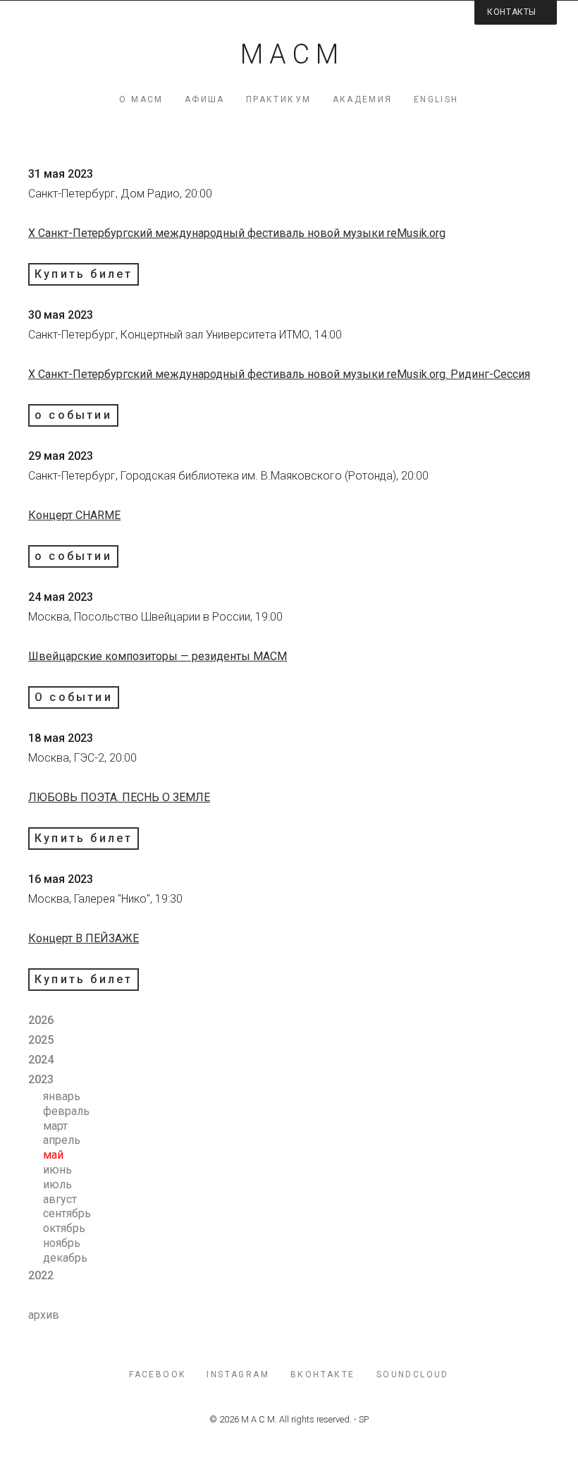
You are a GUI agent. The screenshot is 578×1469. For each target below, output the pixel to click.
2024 (41, 1059)
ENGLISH (436, 99)
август (60, 1199)
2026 (41, 1020)
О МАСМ (141, 99)
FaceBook (157, 1374)
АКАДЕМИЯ (363, 99)
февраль (66, 1111)
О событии (74, 697)
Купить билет (84, 274)
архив (43, 1315)
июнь (57, 1169)
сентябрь (67, 1213)
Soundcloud (412, 1374)
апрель (61, 1140)
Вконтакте (322, 1374)
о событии (73, 415)
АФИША (205, 99)
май (53, 1155)
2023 (41, 1079)
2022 (41, 1275)
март (55, 1126)
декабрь (65, 1257)
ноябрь (61, 1243)
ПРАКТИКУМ (279, 99)
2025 (41, 1040)
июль (57, 1184)
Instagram (238, 1374)
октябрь (64, 1228)
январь (61, 1096)
